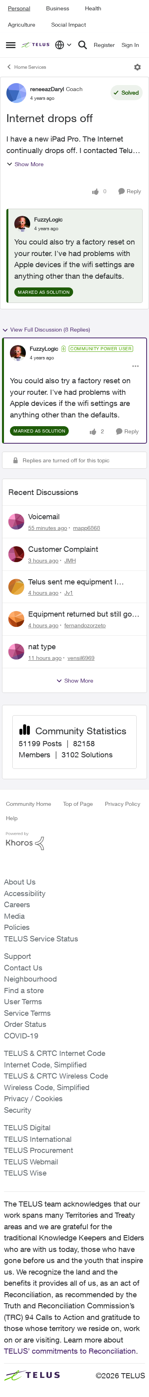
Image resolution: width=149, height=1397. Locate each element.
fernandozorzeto (85, 625)
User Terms (23, 1001)
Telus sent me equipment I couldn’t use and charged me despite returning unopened (77, 582)
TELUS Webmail (31, 1161)
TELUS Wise (25, 1172)
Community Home (28, 803)
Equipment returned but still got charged (81, 614)
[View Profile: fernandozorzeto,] (16, 619)
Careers (17, 904)
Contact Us (23, 967)
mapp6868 (86, 527)
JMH (70, 560)
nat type (42, 646)
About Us (20, 881)
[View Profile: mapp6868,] (16, 522)
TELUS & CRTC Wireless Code (56, 1075)
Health (93, 8)
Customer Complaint (63, 549)
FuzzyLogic (48, 219)
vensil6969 (81, 657)
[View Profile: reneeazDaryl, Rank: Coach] (16, 93)
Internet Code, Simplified (45, 1064)
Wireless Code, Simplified (46, 1087)
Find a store (24, 990)
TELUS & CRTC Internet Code (54, 1053)
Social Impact (68, 24)
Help (11, 818)
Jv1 (68, 592)
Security (17, 1110)
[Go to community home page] (36, 45)
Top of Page (78, 803)
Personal (19, 8)
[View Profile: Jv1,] (16, 587)
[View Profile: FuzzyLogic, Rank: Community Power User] (18, 353)
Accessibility (25, 893)
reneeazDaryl (47, 88)
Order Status (25, 1024)
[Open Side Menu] (10, 45)
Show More (29, 164)
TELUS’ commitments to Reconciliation (70, 1351)
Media (14, 916)
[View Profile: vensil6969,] (16, 652)
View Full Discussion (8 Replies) (50, 329)
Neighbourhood (30, 978)
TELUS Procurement (38, 1150)
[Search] (82, 45)
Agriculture (21, 24)
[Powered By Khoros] (74, 841)
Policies (17, 927)
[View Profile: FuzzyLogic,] (22, 224)
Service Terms (27, 1013)
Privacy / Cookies (33, 1098)
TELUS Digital (27, 1127)
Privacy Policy (122, 803)
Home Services (30, 67)
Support (17, 956)
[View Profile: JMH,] (16, 554)
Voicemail (44, 516)
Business (57, 8)
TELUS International (38, 1139)
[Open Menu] (137, 67)
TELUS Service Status (41, 938)
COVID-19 (21, 1035)
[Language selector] (63, 45)
